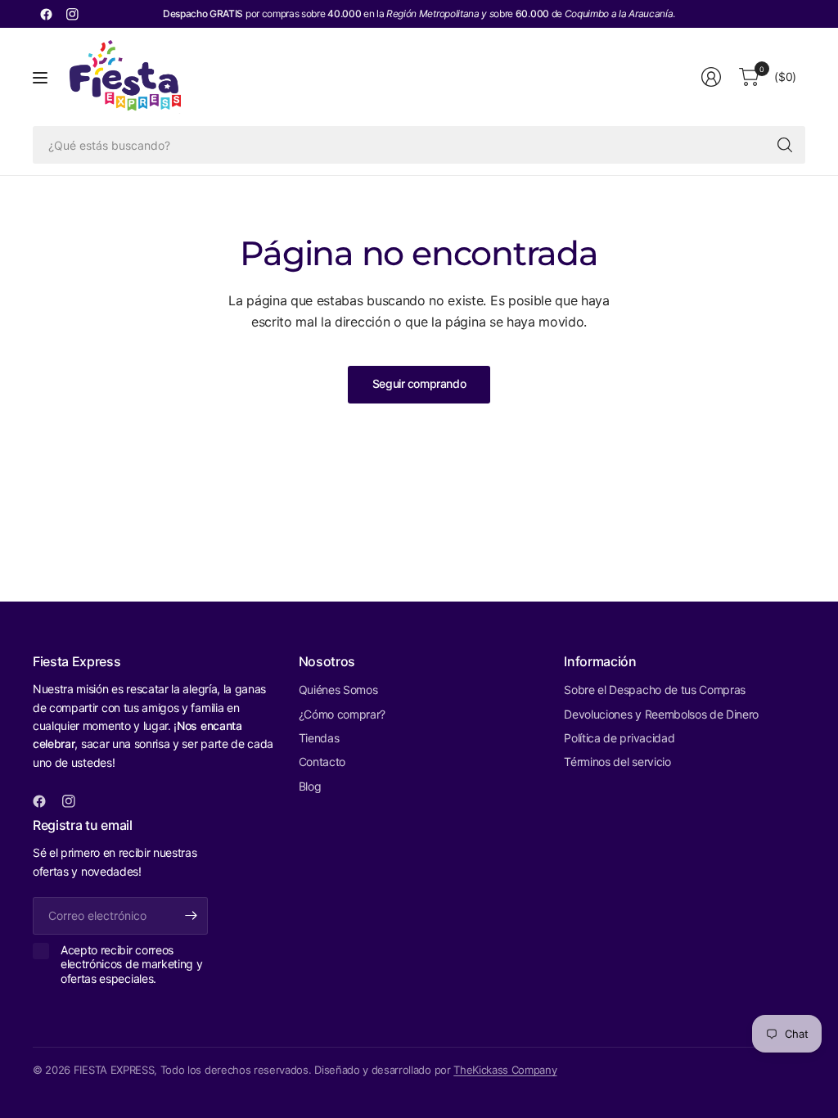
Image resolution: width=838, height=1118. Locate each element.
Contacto (322, 762)
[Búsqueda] (784, 145)
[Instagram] (72, 14)
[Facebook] (46, 14)
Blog (310, 786)
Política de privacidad (619, 738)
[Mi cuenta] (711, 77)
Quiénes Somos (338, 689)
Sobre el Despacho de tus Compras (655, 689)
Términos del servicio (617, 762)
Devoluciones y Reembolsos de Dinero (661, 714)
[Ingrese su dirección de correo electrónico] (191, 916)
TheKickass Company (504, 1069)
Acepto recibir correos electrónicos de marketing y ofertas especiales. (131, 964)
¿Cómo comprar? (342, 714)
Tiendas (319, 738)
